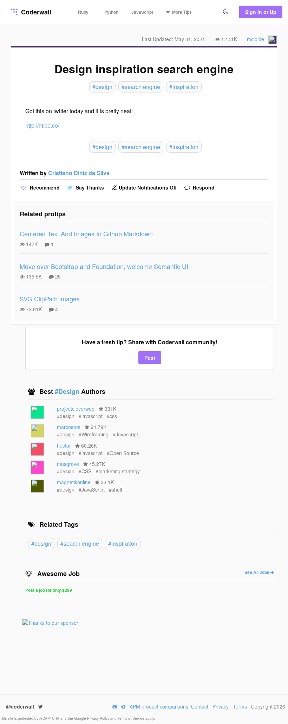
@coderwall (20, 706)
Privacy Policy (98, 718)
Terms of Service (131, 718)
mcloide (255, 39)
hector (64, 445)
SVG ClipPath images (50, 298)
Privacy (220, 706)
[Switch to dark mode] (226, 11)
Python (111, 12)
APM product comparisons (159, 706)
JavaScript (142, 12)
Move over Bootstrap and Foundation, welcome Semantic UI (104, 266)
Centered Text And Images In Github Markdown (86, 233)
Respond (203, 187)
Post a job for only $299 (48, 590)
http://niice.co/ (42, 125)
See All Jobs (257, 572)
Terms (240, 706)
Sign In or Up (260, 11)
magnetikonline (74, 482)
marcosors (68, 426)
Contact (199, 706)
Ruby (83, 12)
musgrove (68, 463)
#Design (68, 391)
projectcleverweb (75, 408)
